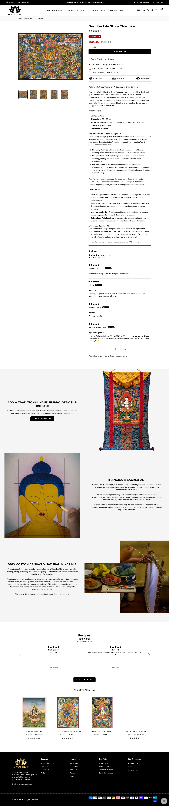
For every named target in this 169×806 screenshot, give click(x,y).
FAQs (43, 773)
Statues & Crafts (116, 10)
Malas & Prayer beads (76, 10)
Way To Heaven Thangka (42, 731)
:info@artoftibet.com (24, 784)
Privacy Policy (104, 763)
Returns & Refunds (106, 770)
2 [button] (118, 349)
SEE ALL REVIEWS (84, 679)
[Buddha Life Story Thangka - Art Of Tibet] (33, 94)
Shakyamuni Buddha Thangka (109, 731)
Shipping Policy (104, 766)
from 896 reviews (84, 641)
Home (20, 18)
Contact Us (159, 2)
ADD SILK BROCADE (42, 419)
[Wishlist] (156, 10)
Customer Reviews (142, 2)
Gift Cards (74, 766)
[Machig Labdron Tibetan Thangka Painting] (143, 712)
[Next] (78, 56)
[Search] (148, 10)
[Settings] (152, 10)
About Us (12, 2)
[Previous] (22, 56)
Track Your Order (47, 763)
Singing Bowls (98, 10)
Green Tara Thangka (76, 731)
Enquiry (110, 59)
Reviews (73, 773)
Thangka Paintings (53, 10)
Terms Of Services (106, 773)
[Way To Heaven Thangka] (41, 712)
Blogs (72, 776)
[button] (161, 10)
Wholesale (25, 2)
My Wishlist (74, 763)
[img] (94, 265)
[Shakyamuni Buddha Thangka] (109, 712)
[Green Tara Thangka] (75, 712)
